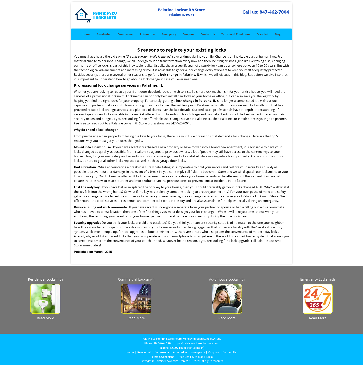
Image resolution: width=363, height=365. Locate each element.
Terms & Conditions (162, 356)
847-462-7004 (274, 12)
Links (209, 356)
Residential (104, 34)
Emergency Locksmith (317, 279)
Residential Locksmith (45, 279)
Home (86, 34)
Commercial (125, 34)
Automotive (147, 34)
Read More (45, 318)
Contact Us (208, 34)
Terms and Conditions (235, 34)
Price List (262, 34)
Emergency (169, 34)
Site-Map (197, 356)
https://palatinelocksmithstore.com (196, 343)
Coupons (188, 34)
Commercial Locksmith (136, 279)
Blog (278, 34)
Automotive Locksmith (227, 279)
